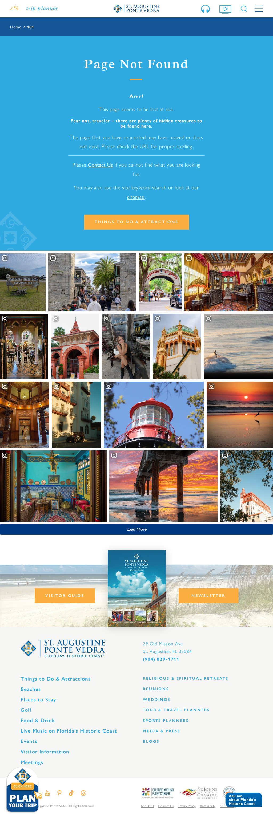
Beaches (31, 689)
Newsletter (208, 595)
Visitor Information (45, 751)
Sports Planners (166, 720)
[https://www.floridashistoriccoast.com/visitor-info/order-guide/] (137, 588)
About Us (147, 805)
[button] (241, 800)
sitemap (136, 196)
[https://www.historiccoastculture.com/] (157, 792)
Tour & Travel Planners (176, 709)
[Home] (136, 8)
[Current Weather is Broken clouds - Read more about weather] (14, 9)
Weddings (156, 699)
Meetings (32, 762)
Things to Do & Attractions (136, 221)
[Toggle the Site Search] (244, 9)
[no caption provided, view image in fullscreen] (126, 346)
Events (29, 741)
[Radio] (206, 8)
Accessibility (208, 805)
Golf (26, 710)
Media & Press (161, 731)
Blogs (151, 741)
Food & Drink (38, 720)
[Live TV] (226, 9)
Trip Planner (42, 8)
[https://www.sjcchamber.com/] (198, 792)
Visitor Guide (64, 595)
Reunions (156, 688)
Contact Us (100, 164)
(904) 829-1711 (161, 659)
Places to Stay (38, 699)
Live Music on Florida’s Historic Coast (69, 730)
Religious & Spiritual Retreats (185, 678)
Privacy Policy (186, 805)
